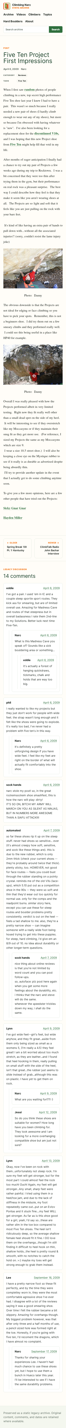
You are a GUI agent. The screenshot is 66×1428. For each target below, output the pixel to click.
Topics (47, 14)
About (29, 21)
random (29, 89)
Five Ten (22, 81)
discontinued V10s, (46, 133)
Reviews (22, 75)
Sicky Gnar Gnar (14, 508)
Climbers (34, 14)
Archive (8, 14)
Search (56, 29)
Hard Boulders (13, 21)
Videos (21, 14)
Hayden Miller (12, 517)
